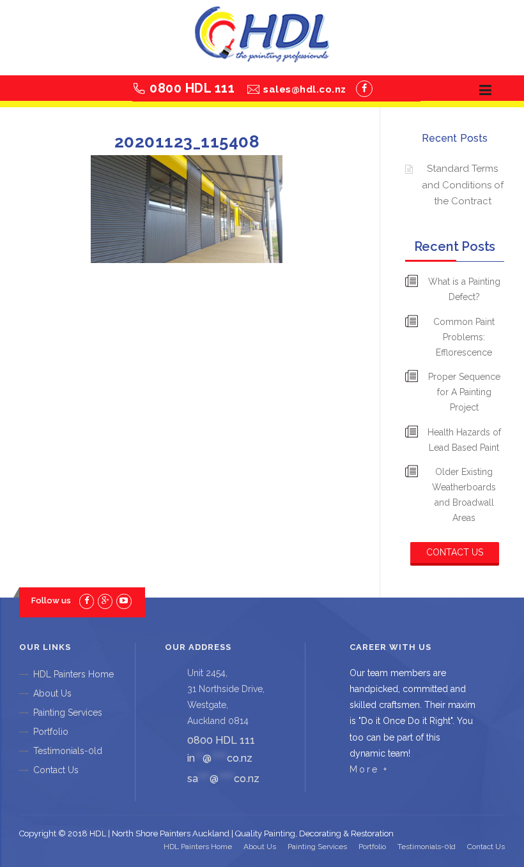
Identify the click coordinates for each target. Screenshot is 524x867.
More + (369, 769)
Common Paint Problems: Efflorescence (464, 337)
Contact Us (454, 552)
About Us (52, 693)
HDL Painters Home (73, 674)
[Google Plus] (105, 600)
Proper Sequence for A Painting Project (464, 392)
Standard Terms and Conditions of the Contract (463, 185)
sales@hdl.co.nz (304, 89)
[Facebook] (364, 88)
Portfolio (50, 732)
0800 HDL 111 (192, 88)
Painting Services (67, 712)
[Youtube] (123, 600)
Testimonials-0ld (67, 751)
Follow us (51, 600)
